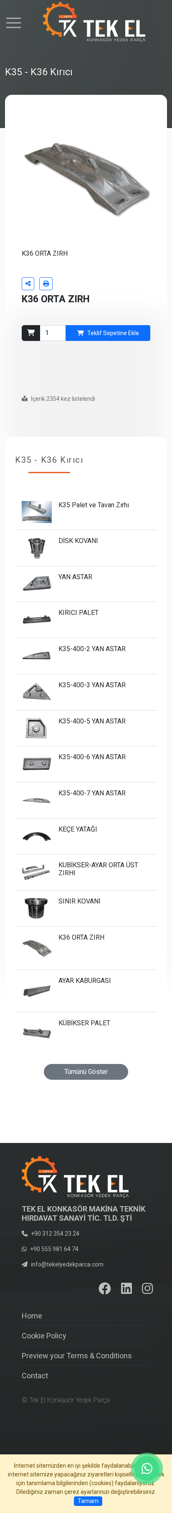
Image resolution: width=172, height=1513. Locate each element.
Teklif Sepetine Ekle (113, 333)
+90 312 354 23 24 (55, 1233)
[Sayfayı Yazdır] (46, 283)
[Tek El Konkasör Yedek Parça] (86, 22)
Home (32, 1315)
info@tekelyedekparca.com (67, 1264)
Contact (35, 1375)
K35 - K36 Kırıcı (49, 460)
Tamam (88, 1501)
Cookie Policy (44, 1335)
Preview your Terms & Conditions (77, 1355)
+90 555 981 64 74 (54, 1249)
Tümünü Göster (86, 1072)
